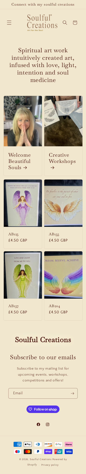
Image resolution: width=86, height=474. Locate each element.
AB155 (54, 234)
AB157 (13, 306)
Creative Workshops (62, 158)
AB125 (13, 234)
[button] (9, 23)
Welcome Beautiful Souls (19, 161)
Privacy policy (50, 465)
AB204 (54, 306)
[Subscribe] (72, 393)
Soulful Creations (41, 459)
